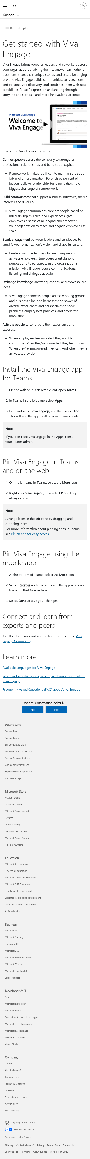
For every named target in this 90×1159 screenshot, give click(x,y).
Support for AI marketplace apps (21, 1017)
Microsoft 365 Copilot (16, 970)
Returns (9, 817)
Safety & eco (11, 1151)
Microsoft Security (14, 937)
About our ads (40, 1151)
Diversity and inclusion (16, 1097)
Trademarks (69, 1145)
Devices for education (16, 870)
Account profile (12, 797)
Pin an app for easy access (30, 533)
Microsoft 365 (12, 950)
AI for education (13, 911)
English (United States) (23, 1122)
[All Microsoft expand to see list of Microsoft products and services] (5, 6)
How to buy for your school (18, 891)
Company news (12, 1076)
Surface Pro (11, 731)
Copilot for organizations (17, 758)
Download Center (14, 804)
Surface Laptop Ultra (15, 744)
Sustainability (12, 1110)
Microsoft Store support (17, 811)
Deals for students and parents (20, 904)
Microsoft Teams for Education (20, 877)
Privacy (40, 1145)
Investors (9, 1090)
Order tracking (12, 824)
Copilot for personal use (17, 764)
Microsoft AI (11, 930)
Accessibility (11, 1103)
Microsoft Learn (13, 1010)
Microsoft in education (16, 864)
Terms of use (53, 1145)
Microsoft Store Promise (17, 838)
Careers (9, 1063)
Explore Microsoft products (18, 771)
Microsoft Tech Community (18, 1023)
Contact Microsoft (25, 1145)
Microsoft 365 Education (17, 884)
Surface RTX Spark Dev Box (18, 751)
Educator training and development (23, 897)
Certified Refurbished (16, 831)
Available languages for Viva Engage (29, 667)
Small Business (12, 977)
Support (9, 15)
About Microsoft (13, 1070)
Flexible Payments (14, 844)
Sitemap (9, 1145)
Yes (32, 709)
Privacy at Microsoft (15, 1083)
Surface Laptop (12, 737)
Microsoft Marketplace (16, 1030)
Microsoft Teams (13, 964)
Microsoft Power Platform (18, 957)
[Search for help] (14, 5)
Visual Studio (11, 1044)
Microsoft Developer (15, 1003)
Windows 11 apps (14, 778)
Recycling (25, 1151)
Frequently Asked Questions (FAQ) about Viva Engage (41, 689)
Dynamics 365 (12, 944)
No (56, 709)
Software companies (15, 1037)
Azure (8, 997)
